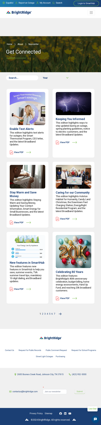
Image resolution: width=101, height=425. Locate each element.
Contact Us (9, 350)
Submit (80, 391)
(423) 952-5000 (79, 374)
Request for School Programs (84, 350)
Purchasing (60, 356)
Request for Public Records (30, 350)
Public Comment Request (56, 350)
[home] (19, 11)
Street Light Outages (44, 356)
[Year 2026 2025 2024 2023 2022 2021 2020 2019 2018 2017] (55, 77)
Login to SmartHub (86, 3)
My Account (45, 3)
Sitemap (48, 413)
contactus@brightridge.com (25, 391)
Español (9, 3)
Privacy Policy (36, 413)
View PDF (19, 152)
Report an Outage (26, 3)
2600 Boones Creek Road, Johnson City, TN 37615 (40, 374)
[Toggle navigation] (91, 12)
